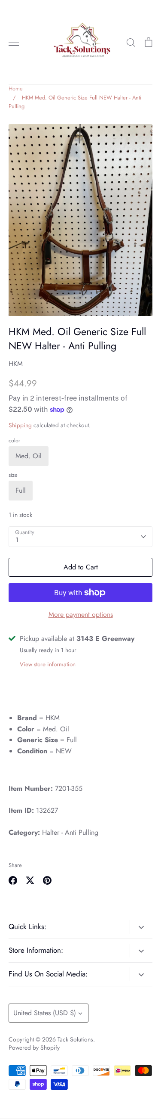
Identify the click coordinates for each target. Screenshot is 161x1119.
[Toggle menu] (13, 42)
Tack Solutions (75, 1039)
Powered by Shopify (34, 1047)
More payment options (81, 614)
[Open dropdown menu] (141, 927)
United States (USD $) (44, 1013)
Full (20, 490)
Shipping (20, 425)
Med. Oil (28, 456)
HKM (16, 364)
